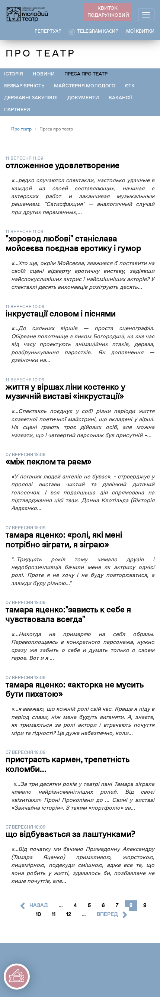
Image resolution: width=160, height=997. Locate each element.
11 (53, 914)
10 (38, 914)
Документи (83, 98)
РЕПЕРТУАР (48, 31)
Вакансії (120, 98)
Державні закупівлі (31, 98)
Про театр (21, 129)
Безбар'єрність (24, 86)
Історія (13, 74)
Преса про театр (86, 74)
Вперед (107, 914)
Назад (38, 905)
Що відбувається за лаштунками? (70, 834)
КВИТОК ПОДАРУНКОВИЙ (108, 12)
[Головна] (27, 14)
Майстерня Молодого (84, 86)
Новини (44, 74)
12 (68, 914)
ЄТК (130, 86)
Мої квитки (140, 31)
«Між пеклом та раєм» (49, 462)
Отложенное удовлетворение (62, 166)
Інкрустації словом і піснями (61, 314)
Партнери (17, 109)
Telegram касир (97, 31)
